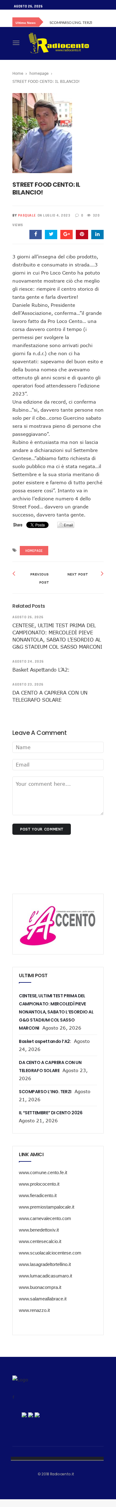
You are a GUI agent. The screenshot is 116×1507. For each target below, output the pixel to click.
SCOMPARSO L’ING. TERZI (70, 22)
